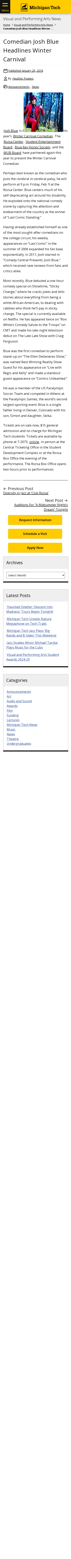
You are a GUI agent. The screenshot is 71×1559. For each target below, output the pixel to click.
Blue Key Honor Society (32, 147)
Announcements (18, 87)
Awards (12, 706)
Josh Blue (11, 130)
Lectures (13, 720)
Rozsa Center (13, 141)
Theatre (13, 739)
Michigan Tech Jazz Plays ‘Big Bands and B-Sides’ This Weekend (31, 633)
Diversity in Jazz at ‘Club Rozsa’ (26, 493)
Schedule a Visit (35, 534)
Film (10, 710)
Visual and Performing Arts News (32, 19)
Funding (13, 715)
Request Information (35, 520)
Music (11, 729)
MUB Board (12, 152)
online (34, 441)
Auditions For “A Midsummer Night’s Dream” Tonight (41, 507)
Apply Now (35, 548)
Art (9, 696)
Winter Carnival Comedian (33, 136)
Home (6, 25)
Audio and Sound (19, 701)
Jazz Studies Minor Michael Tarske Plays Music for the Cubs (32, 645)
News (35, 87)
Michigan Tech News (22, 725)
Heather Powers (23, 78)
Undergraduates (19, 743)
